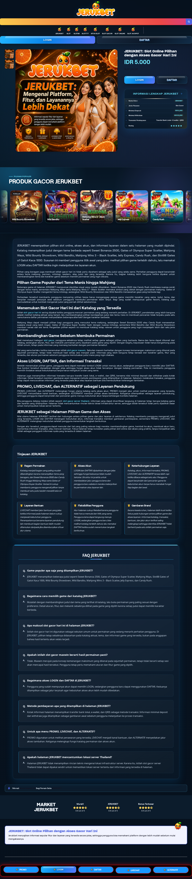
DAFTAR (144, 39)
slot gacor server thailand (76, 401)
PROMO (23, 870)
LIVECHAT (135, 870)
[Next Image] (115, 101)
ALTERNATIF (172, 871)
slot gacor (49, 340)
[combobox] (93, 22)
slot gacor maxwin (76, 350)
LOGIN (47, 39)
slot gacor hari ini (32, 312)
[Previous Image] (17, 101)
